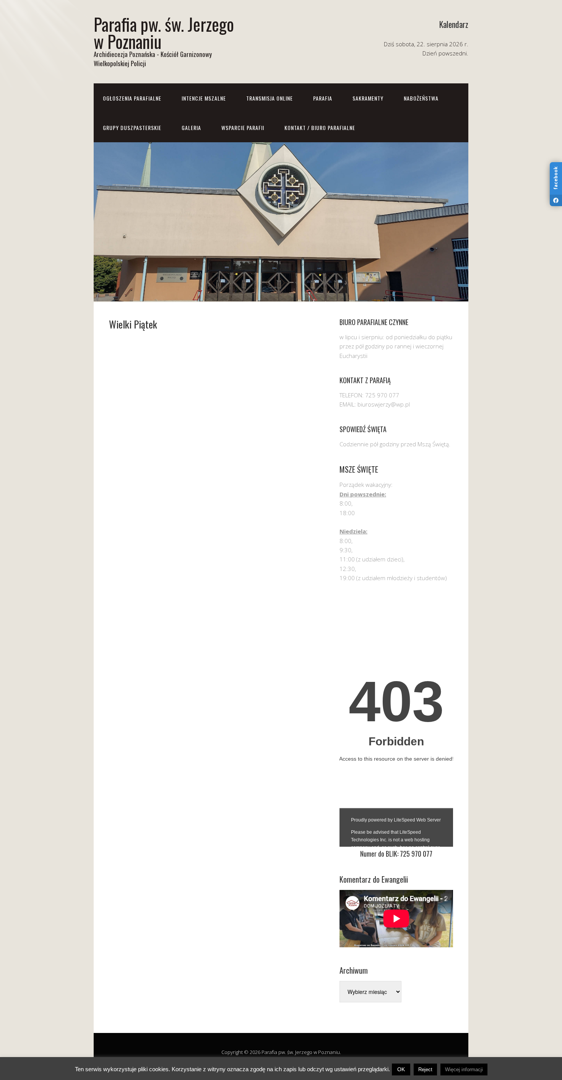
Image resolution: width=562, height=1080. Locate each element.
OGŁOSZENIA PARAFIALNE (132, 98)
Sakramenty (367, 98)
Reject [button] (425, 1069)
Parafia (322, 98)
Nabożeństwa (421, 98)
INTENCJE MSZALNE (204, 98)
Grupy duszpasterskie (132, 128)
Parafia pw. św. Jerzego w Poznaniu (164, 32)
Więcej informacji (464, 1069)
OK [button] (401, 1069)
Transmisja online (269, 98)
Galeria (191, 128)
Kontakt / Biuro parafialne (319, 128)
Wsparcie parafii (242, 128)
